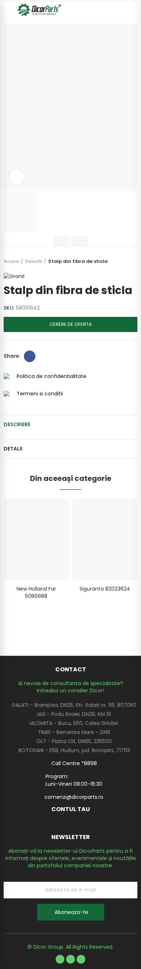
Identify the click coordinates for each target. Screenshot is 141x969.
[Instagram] (81, 959)
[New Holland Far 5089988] (36, 539)
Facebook (29, 356)
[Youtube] (70, 959)
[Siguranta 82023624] (104, 539)
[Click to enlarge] (16, 177)
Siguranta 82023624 (105, 588)
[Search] (121, 9)
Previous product (113, 261)
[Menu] (7, 10)
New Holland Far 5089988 (36, 592)
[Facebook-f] (60, 959)
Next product (132, 261)
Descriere (17, 424)
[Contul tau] (133, 10)
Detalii (13, 448)
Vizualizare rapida (50, 511)
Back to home (123, 261)
